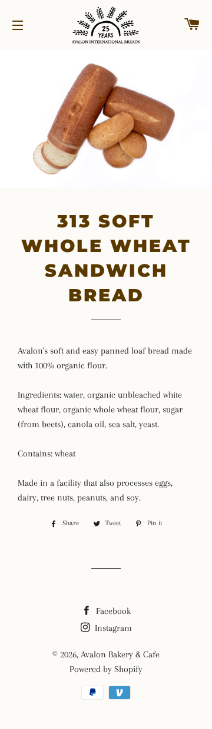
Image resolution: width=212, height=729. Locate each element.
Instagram (112, 628)
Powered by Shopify (106, 669)
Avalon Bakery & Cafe (120, 654)
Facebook (112, 611)
